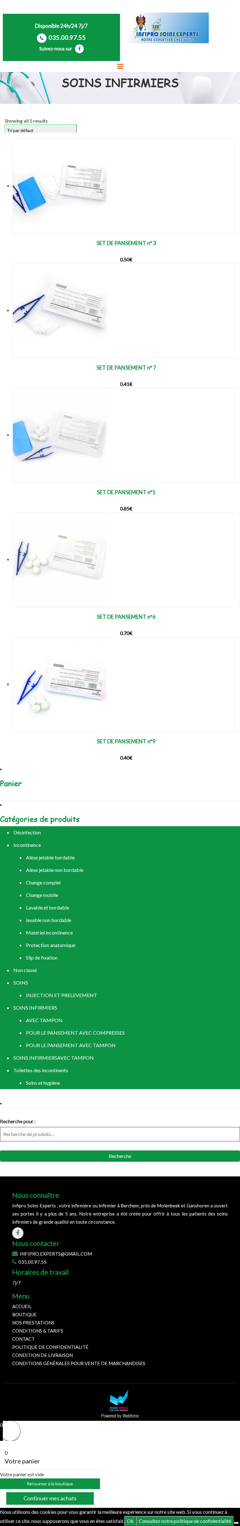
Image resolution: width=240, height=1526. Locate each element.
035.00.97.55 (67, 37)
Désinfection (27, 832)
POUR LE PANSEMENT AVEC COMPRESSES (75, 1033)
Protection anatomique (50, 945)
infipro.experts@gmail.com (56, 1254)
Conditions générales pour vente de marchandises (78, 1363)
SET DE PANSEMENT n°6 (126, 616)
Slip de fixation (42, 957)
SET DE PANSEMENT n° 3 (126, 243)
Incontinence (27, 845)
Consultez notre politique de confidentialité (185, 1521)
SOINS (20, 983)
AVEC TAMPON (44, 1020)
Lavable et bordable (47, 907)
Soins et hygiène (43, 1083)
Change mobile (42, 895)
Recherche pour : (18, 1121)
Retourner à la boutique (50, 1483)
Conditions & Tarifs (37, 1331)
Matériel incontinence (49, 932)
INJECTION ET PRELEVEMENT (61, 995)
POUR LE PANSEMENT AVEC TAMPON (71, 1045)
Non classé (25, 970)
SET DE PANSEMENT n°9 (126, 741)
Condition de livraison (42, 1355)
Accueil (22, 1306)
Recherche (120, 1156)
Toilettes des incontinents (40, 1070)
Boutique (24, 1314)
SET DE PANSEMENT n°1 (126, 492)
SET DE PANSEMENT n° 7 (126, 367)
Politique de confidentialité (50, 1347)
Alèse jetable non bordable (54, 870)
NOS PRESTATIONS (33, 1322)
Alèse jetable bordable (50, 857)
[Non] (236, 1523)
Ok (130, 1521)
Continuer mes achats (50, 1498)
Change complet (43, 882)
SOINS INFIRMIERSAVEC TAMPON (53, 1058)
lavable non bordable (48, 920)
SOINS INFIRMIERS (35, 1008)
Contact (23, 1339)
